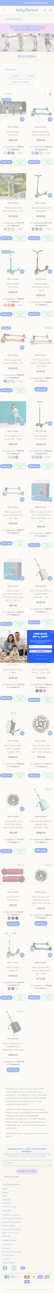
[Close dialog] (52, 632)
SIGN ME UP (40, 651)
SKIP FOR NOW (40, 655)
